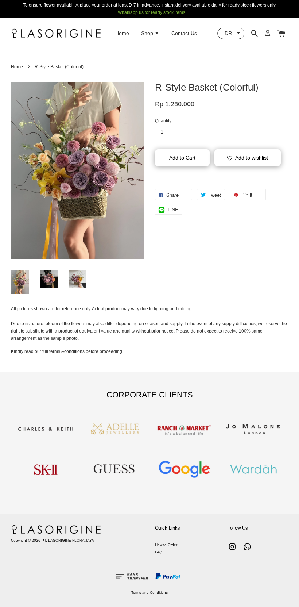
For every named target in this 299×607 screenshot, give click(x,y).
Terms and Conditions (149, 593)
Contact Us (184, 33)
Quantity (163, 120)
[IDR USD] (230, 33)
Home (122, 33)
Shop (148, 33)
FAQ (158, 552)
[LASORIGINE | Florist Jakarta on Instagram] (232, 551)
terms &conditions (67, 351)
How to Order (166, 545)
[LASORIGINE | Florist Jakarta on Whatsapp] (247, 551)
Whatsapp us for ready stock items (151, 12)
